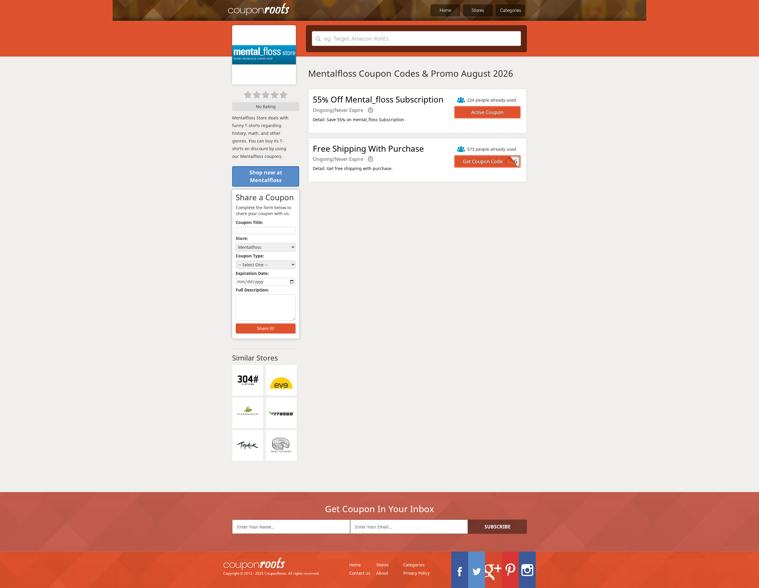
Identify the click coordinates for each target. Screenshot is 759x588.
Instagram (527, 570)
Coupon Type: (250, 256)
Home (445, 10)
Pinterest (510, 570)
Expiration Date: (252, 273)
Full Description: (252, 290)
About (382, 573)
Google (493, 570)
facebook (459, 570)
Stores (478, 10)
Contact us (359, 573)
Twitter (476, 570)
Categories (510, 10)
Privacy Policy (416, 573)
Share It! (265, 328)
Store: (242, 238)
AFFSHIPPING (502, 161)
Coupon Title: (249, 222)
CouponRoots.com (259, 9)
